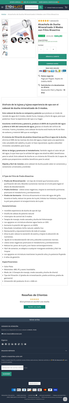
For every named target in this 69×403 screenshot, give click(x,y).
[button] (43, 21)
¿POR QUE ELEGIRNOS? (45, 395)
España (34, 383)
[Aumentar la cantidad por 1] (53, 49)
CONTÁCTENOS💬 (32, 395)
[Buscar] (40, 7)
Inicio (3, 14)
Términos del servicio (34, 397)
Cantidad (40, 45)
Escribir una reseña (34, 307)
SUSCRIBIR (6, 374)
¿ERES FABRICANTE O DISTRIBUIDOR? (16, 397)
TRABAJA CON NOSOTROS (59, 395)
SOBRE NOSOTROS (21, 395)
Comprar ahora (52, 63)
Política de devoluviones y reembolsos (52, 397)
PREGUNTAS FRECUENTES (8, 395)
